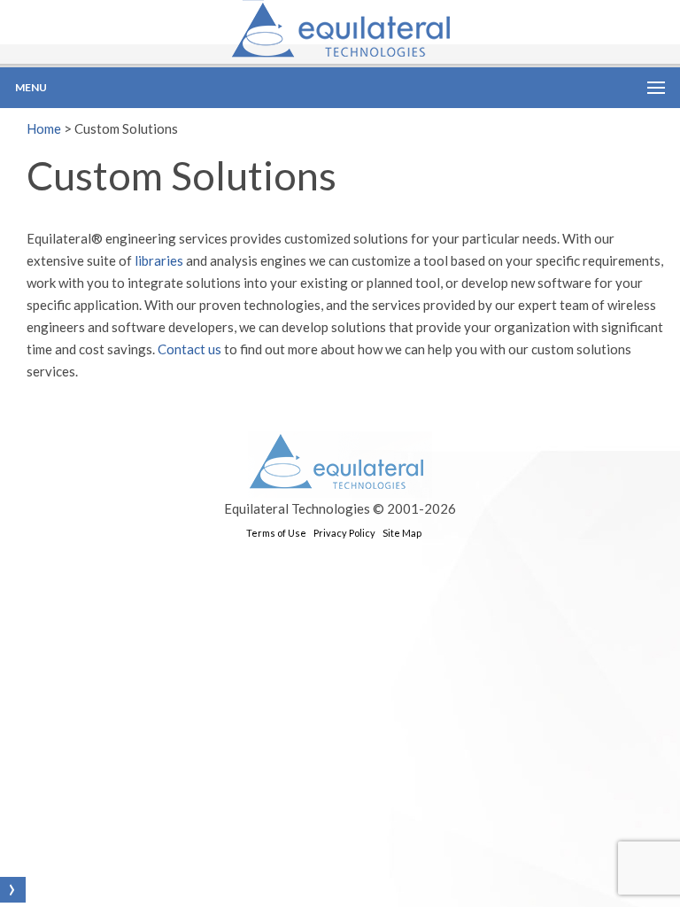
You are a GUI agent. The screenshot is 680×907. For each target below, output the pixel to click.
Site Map (401, 533)
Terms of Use (276, 533)
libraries (159, 260)
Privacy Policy (344, 533)
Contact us (189, 349)
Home (44, 128)
